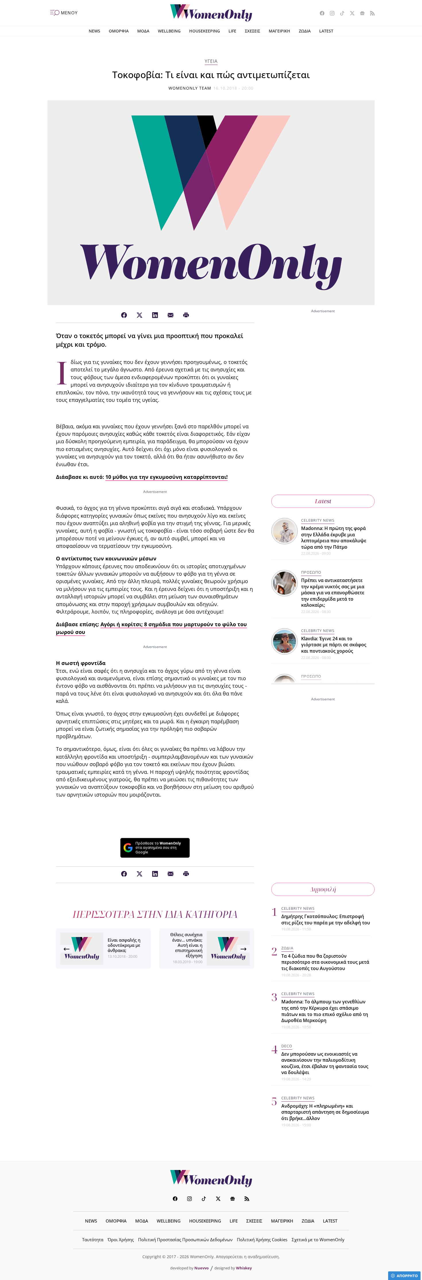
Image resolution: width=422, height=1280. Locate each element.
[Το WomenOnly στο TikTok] (340, 14)
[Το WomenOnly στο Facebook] (319, 14)
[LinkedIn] (155, 315)
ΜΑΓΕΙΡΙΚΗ (279, 31)
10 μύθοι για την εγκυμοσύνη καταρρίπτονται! (166, 476)
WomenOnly (211, 1178)
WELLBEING (169, 31)
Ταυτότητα (92, 1239)
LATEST (326, 31)
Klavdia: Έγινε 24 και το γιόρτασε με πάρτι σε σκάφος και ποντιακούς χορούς (333, 644)
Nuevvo (201, 1268)
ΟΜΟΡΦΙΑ (119, 31)
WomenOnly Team (190, 88)
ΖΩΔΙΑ (305, 31)
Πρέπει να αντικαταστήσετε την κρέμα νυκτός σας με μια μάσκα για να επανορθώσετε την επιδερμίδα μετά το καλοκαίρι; (332, 592)
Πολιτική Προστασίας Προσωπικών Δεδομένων (185, 1239)
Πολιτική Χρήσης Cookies (262, 1239)
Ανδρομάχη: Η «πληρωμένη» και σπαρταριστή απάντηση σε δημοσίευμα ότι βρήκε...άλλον (325, 1112)
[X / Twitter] (139, 315)
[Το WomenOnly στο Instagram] (330, 14)
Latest (323, 501)
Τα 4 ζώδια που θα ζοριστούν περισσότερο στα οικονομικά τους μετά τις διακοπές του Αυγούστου (325, 962)
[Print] (186, 315)
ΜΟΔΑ (143, 31)
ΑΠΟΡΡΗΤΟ (407, 1275)
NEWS (94, 31)
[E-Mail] (170, 315)
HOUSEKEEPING (204, 31)
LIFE (232, 31)
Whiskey (244, 1268)
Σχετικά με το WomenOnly (318, 1239)
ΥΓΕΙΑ (211, 61)
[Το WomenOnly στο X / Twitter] (350, 14)
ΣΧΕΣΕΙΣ (252, 31)
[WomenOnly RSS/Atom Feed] (370, 14)
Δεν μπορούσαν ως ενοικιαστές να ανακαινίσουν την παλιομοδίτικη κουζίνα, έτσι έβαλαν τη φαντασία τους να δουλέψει (324, 1063)
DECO (286, 1045)
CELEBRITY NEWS (317, 520)
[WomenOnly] (211, 13)
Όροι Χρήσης (121, 1239)
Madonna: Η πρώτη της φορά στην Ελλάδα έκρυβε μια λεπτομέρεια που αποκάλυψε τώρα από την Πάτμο (333, 537)
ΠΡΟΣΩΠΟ (311, 572)
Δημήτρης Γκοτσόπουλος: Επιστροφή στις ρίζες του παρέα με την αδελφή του (325, 919)
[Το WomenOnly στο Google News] (360, 14)
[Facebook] (124, 315)
